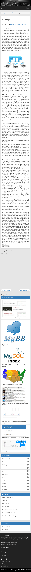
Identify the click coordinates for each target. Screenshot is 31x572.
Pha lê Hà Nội (4, 567)
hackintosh (15, 489)
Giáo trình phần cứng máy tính (9, 509)
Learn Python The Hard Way (9, 516)
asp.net (15, 483)
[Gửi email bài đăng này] (3, 246)
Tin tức (15, 480)
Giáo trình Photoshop (7, 497)
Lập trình (3, 553)
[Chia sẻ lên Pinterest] (8, 246)
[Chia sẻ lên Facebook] (7, 246)
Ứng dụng (3, 552)
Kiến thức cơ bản (16, 24)
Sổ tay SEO (5, 500)
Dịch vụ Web (4, 555)
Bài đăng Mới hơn (24, 290)
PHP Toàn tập (5, 506)
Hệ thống (15, 465)
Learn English (4, 565)
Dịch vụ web (15, 474)
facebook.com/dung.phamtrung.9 (10, 542)
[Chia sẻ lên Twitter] (6, 246)
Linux (15, 462)
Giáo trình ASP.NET (7, 519)
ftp (11, 24)
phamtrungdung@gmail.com (9, 544)
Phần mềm (11, 13)
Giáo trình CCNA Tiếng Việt (8, 513)
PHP (15, 471)
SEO (15, 477)
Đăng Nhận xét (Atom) (11, 295)
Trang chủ (4, 13)
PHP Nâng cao (5, 503)
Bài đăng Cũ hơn (6, 290)
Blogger (15, 486)
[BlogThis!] (4, 246)
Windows (15, 468)
